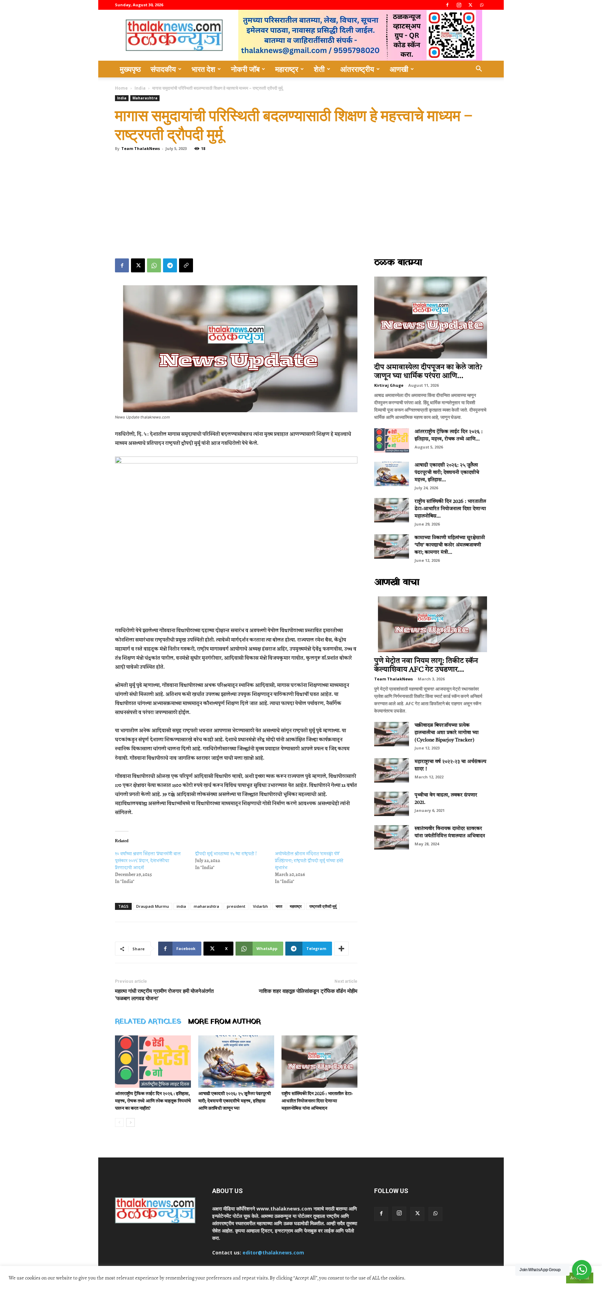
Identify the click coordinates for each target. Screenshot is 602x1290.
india (181, 906)
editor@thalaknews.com (273, 1252)
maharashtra (206, 906)
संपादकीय (163, 69)
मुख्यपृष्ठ (130, 69)
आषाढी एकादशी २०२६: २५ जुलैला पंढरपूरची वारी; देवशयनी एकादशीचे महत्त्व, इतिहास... (447, 472)
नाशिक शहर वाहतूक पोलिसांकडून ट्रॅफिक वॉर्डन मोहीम (308, 991)
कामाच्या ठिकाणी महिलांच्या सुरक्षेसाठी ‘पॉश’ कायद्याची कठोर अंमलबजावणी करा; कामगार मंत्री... (450, 545)
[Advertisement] (301, 206)
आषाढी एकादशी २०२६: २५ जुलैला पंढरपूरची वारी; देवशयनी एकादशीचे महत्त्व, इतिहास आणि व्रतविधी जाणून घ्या (234, 1101)
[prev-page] (119, 1122)
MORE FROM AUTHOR (224, 1021)
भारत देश (203, 69)
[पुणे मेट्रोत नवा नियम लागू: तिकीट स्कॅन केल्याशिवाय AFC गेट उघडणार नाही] (430, 624)
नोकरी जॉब (245, 69)
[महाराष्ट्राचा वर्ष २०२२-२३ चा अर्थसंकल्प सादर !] (391, 770)
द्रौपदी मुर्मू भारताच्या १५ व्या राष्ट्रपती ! (226, 853)
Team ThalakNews (140, 148)
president (236, 906)
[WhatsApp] (482, 5)
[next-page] (130, 1122)
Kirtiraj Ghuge (388, 385)
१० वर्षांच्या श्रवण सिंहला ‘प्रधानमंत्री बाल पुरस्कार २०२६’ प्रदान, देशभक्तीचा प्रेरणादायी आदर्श (148, 860)
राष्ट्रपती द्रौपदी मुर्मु (323, 906)
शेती (319, 69)
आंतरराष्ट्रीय (357, 69)
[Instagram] (459, 5)
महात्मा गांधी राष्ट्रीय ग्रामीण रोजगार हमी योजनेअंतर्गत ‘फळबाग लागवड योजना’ (164, 995)
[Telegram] (170, 265)
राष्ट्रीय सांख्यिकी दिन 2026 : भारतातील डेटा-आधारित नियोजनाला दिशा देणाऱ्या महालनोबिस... (450, 509)
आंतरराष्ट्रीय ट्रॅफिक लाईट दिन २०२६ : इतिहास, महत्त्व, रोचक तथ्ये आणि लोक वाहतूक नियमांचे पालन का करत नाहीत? (153, 1101)
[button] (478, 69)
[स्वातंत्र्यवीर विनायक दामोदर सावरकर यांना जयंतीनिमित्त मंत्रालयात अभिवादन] (391, 837)
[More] (341, 949)
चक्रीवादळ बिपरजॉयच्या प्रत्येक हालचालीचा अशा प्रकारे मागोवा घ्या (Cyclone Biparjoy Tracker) (447, 732)
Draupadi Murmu (152, 906)
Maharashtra (144, 98)
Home (121, 88)
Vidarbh (260, 906)
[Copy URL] (186, 265)
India (140, 88)
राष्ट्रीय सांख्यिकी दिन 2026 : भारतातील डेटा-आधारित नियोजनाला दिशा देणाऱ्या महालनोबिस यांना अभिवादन (317, 1101)
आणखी (399, 69)
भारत (279, 906)
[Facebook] (447, 5)
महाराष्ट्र (286, 69)
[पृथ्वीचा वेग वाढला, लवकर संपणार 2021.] (391, 804)
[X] (470, 5)
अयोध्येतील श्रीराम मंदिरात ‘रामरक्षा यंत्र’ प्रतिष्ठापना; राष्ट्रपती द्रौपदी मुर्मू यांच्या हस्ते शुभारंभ (309, 860)
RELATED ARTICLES (148, 1021)
